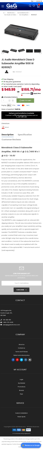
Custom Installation (21, 413)
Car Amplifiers (23, 15)
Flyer (21, 394)
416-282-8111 (22, 117)
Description (8, 134)
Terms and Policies (21, 352)
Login (21, 379)
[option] (22, 32)
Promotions (21, 387)
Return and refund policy (22, 355)
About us (21, 344)
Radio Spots (21, 417)
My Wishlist (21, 383)
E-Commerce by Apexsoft (21, 433)
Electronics (10, 13)
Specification (25, 134)
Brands (21, 390)
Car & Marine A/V (23, 13)
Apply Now (37, 93)
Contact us (21, 348)
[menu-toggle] (3, 6)
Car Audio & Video (10, 15)
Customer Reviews (11, 139)
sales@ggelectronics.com (26, 115)
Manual (7, 127)
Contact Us (9, 115)
